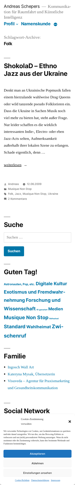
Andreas (13, 184)
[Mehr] (55, 24)
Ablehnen (38, 463)
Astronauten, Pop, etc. (19, 284)
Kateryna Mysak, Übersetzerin (31, 374)
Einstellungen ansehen (37, 473)
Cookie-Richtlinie (22, 480)
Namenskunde (36, 23)
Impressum (55, 480)
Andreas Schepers (22, 6)
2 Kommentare (17, 198)
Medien (55, 308)
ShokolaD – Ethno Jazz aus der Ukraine (35, 70)
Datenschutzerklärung (40, 480)
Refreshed (54, 318)
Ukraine (53, 193)
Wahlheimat (38, 326)
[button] (70, 421)
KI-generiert (42, 310)
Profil (9, 23)
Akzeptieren (37, 453)
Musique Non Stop (20, 189)
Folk (10, 193)
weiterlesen (12, 164)
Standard (14, 326)
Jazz (18, 193)
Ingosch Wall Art (21, 367)
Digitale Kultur (51, 283)
